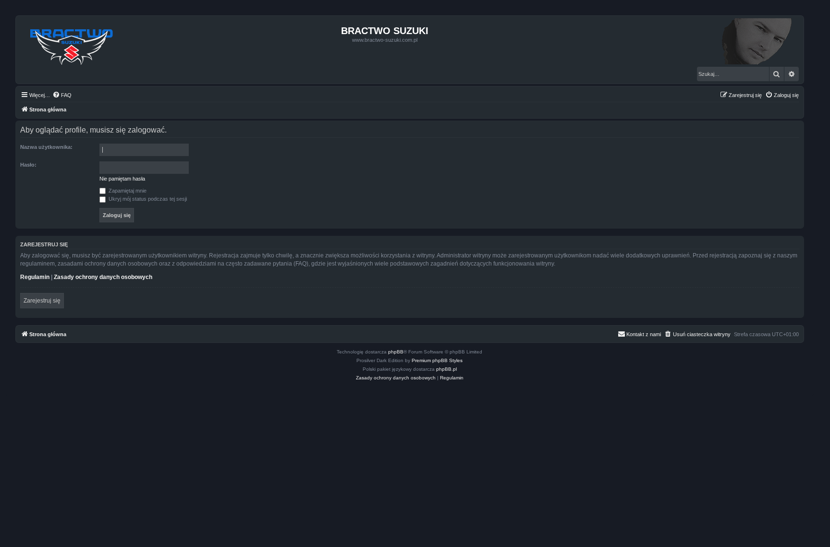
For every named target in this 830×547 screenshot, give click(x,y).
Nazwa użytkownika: (46, 147)
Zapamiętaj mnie (126, 191)
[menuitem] (62, 95)
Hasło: (28, 165)
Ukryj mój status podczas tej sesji (147, 199)
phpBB (395, 351)
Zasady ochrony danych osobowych (103, 277)
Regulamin (34, 277)
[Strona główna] (71, 44)
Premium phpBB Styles (437, 360)
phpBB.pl (446, 369)
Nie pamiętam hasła (122, 179)
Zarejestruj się (42, 300)
